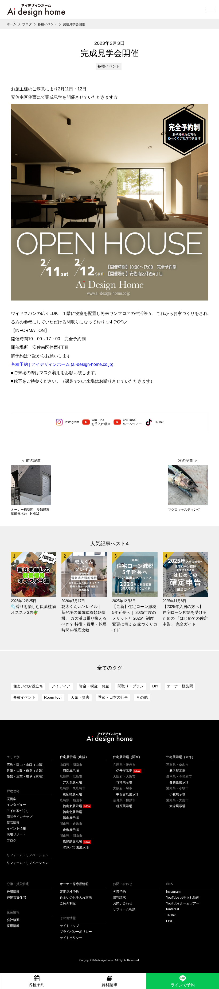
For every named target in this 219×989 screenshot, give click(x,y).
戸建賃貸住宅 (16, 897)
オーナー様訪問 (180, 686)
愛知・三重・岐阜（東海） (26, 776)
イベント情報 (16, 828)
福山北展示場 (72, 812)
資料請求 (119, 897)
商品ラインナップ (19, 816)
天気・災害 (80, 697)
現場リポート (16, 834)
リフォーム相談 (124, 909)
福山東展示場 (72, 806)
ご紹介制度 (68, 903)
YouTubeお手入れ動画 (101, 422)
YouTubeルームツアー (132, 422)
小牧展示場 (177, 794)
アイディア (61, 686)
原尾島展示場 (72, 841)
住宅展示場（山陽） (74, 757)
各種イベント (108, 66)
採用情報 (13, 925)
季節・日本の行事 (113, 697)
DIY (155, 686)
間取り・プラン (131, 686)
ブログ (11, 840)
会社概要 (13, 920)
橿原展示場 (124, 806)
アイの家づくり (18, 810)
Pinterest (172, 909)
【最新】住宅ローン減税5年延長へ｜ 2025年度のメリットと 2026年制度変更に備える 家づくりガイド (134, 618)
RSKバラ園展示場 (76, 847)
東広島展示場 (72, 794)
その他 (142, 697)
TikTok (158, 422)
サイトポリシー (71, 937)
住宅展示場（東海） (180, 757)
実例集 (11, 798)
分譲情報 (13, 891)
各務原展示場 (179, 782)
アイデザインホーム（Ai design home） (36, 10)
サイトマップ (69, 925)
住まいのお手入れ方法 (76, 897)
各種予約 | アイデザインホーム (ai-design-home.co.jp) (62, 364)
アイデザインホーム (109, 737)
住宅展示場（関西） (127, 757)
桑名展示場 (177, 770)
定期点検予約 (69, 891)
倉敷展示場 (71, 829)
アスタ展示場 (72, 782)
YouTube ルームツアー (182, 903)
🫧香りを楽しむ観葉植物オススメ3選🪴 (33, 609)
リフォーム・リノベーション (27, 862)
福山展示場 (71, 817)
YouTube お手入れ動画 (182, 897)
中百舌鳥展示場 (127, 794)
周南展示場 (71, 770)
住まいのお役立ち (28, 686)
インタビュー (16, 804)
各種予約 (119, 891)
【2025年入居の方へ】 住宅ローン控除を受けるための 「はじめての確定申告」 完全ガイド (185, 615)
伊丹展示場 (124, 770)
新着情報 (13, 822)
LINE (169, 921)
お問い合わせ (122, 903)
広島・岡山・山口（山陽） (26, 764)
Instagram (72, 422)
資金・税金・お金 (94, 686)
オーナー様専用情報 (74, 884)
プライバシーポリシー (76, 931)
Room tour (53, 697)
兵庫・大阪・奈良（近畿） (26, 770)
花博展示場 (124, 782)
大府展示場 (177, 806)
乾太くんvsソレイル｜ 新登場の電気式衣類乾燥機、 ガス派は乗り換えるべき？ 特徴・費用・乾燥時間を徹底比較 (84, 618)
